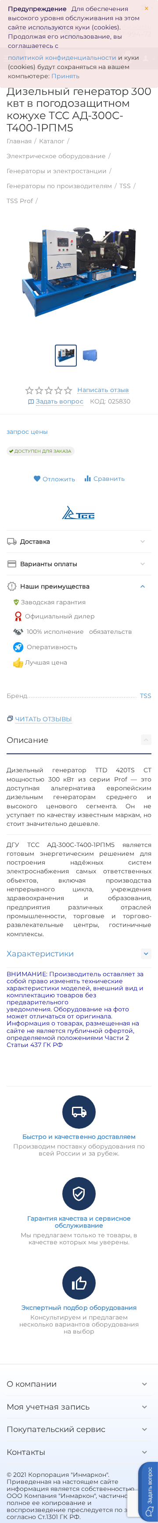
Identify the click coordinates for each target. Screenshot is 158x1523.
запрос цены (27, 432)
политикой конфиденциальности (62, 58)
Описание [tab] (27, 740)
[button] (148, 1492)
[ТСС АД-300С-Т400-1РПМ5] (79, 272)
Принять (65, 76)
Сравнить (109, 479)
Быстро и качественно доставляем (78, 1137)
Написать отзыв (103, 390)
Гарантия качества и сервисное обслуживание (79, 1221)
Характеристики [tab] (40, 954)
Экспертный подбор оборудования (79, 1308)
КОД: (98, 401)
